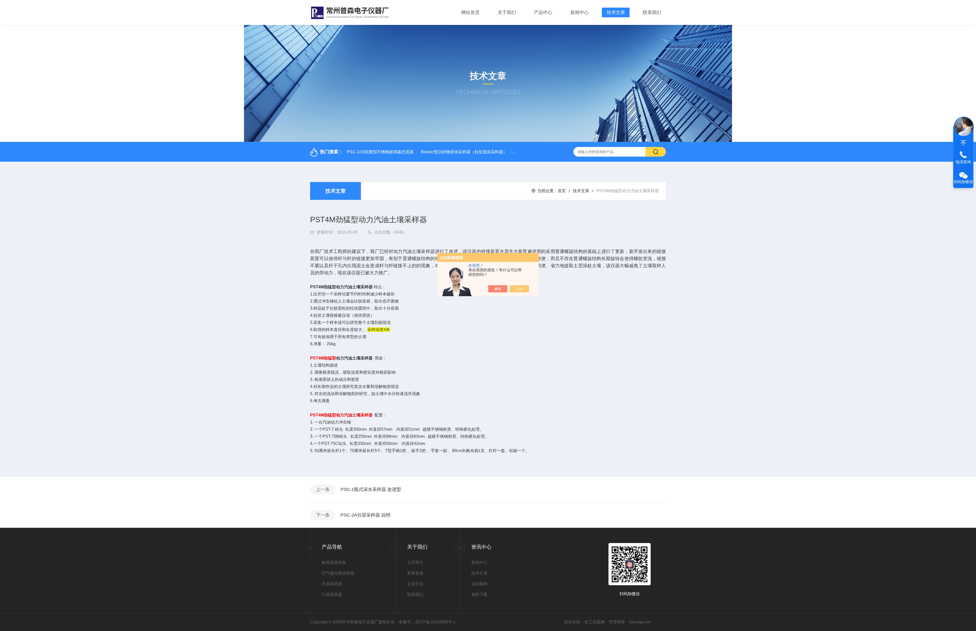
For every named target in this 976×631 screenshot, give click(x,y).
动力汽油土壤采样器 (354, 358)
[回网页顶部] (963, 143)
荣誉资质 (415, 573)
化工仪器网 (594, 622)
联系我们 (652, 12)
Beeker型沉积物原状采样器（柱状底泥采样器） (464, 152)
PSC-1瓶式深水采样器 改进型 (371, 489)
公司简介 (415, 562)
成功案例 (479, 584)
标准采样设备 (334, 562)
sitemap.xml (640, 622)
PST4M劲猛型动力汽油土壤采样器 (341, 287)
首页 (562, 191)
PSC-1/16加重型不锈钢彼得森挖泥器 (380, 152)
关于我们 (507, 12)
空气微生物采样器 (338, 573)
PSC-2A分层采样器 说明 (365, 515)
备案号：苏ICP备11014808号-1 (427, 622)
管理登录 (617, 622)
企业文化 (415, 584)
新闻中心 (579, 12)
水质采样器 (332, 584)
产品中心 (543, 12)
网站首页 (470, 12)
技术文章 (616, 12)
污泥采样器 (332, 594)
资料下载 (479, 594)
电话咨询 (963, 162)
